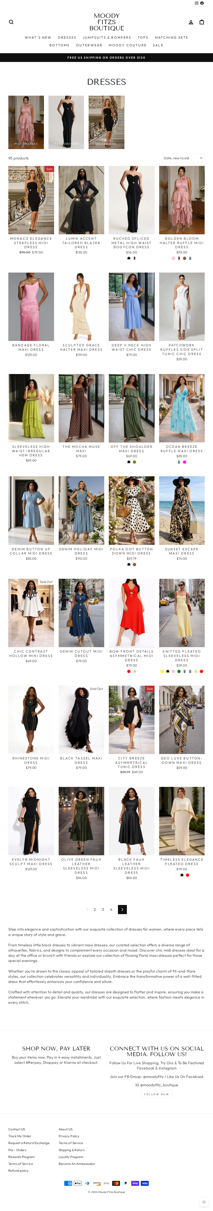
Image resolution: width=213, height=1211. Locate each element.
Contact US (16, 1129)
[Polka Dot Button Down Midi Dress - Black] (129, 565)
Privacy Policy (69, 1136)
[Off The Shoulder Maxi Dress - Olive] (134, 462)
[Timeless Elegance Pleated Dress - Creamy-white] (176, 875)
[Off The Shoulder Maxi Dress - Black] (129, 462)
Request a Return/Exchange (29, 1143)
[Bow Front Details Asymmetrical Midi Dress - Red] (129, 671)
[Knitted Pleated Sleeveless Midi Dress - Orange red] (201, 671)
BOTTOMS (60, 45)
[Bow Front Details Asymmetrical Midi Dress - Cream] (134, 671)
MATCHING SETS (171, 37)
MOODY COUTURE (128, 45)
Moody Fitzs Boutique (106, 22)
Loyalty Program (71, 1157)
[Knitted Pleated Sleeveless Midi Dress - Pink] (173, 671)
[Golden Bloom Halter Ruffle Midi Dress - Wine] (179, 258)
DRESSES (67, 37)
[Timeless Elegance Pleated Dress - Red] (187, 875)
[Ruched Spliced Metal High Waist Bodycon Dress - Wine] (134, 258)
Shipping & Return (72, 1150)
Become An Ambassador (77, 1164)
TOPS (143, 37)
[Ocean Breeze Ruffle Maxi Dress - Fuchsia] (185, 462)
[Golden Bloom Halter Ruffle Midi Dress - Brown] (185, 258)
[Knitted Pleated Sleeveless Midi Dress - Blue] (190, 671)
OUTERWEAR (89, 45)
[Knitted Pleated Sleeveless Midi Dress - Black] (168, 671)
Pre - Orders (17, 1150)
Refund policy (18, 1171)
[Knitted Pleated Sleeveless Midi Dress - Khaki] (196, 671)
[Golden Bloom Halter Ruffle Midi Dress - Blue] (190, 258)
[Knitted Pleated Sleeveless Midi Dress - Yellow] (162, 671)
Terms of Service (20, 1164)
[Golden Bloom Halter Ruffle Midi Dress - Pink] (173, 258)
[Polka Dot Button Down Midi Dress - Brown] (134, 565)
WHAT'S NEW (38, 37)
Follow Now (156, 1094)
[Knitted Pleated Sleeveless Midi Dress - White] (185, 671)
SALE (158, 45)
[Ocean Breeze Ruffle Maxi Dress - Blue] (179, 462)
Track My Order (19, 1136)
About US (66, 1129)
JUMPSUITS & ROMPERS (107, 37)
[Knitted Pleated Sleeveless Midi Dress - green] (179, 671)
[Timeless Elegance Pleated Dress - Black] (182, 875)
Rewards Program (21, 1157)
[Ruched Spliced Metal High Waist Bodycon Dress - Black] (129, 258)
